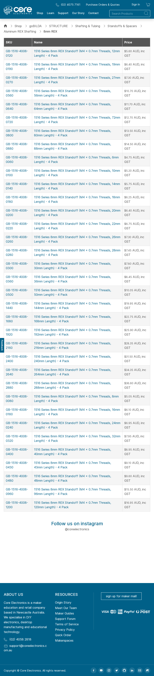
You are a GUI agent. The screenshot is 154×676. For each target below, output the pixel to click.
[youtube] (101, 670)
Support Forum (65, 619)
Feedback (2, 345)
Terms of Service (67, 624)
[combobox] (129, 13)
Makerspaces (64, 640)
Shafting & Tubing (87, 26)
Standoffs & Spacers (122, 26)
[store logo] (18, 10)
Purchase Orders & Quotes (103, 4)
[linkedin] (132, 670)
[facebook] (93, 670)
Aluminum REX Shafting (20, 31)
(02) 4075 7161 (70, 4)
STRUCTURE (58, 26)
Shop (18, 26)
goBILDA (35, 26)
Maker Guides (64, 613)
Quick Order (63, 635)
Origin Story (63, 602)
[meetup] (147, 670)
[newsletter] (140, 670)
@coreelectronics (77, 529)
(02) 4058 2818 (20, 639)
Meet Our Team (66, 608)
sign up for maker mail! (121, 596)
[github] (124, 670)
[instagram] (109, 670)
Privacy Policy (65, 629)
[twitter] (116, 670)
